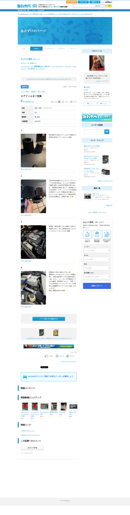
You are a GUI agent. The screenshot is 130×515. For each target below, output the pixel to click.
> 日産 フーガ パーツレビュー (30, 435)
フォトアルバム (49, 48)
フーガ (45, 14)
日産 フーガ (36, 59)
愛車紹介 (36, 48)
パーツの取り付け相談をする (49, 319)
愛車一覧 (109, 205)
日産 (41, 14)
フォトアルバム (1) (57, 66)
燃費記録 (47, 66)
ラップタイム (61, 48)
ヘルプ (102, 2)
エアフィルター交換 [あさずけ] (84, 14)
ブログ (24, 48)
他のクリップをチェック (105, 181)
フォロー (90, 103)
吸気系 (65, 14)
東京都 (85, 89)
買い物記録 (31, 68)
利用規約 (95, 212)
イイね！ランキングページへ (69, 361)
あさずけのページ (33, 30)
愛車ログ (33, 63)
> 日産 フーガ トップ (27, 430)
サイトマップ (102, 212)
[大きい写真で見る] (26, 169)
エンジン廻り (58, 14)
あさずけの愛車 (26, 59)
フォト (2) (67, 66)
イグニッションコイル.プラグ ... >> (61, 79)
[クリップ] (73, 102)
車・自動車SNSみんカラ (24, 14)
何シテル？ (98, 81)
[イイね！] (54, 102)
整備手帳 (51, 14)
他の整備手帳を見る (28, 101)
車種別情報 (36, 14)
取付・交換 (72, 14)
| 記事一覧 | (49, 79)
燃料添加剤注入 (54, 412)
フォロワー (103, 103)
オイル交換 (62, 412)
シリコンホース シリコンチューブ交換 (25, 414)
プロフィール (25, 63)
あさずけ (87, 87)
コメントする (32, 448)
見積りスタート (97, 286)
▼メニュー (73, 48)
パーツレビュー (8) (27, 66)
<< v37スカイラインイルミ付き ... (35, 79)
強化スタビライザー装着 (91, 146)
